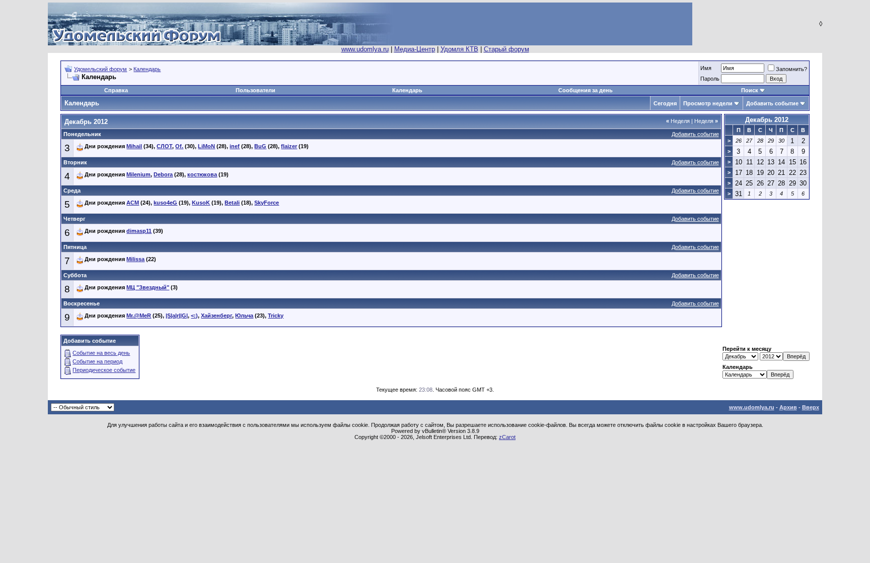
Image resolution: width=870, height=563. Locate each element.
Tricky (275, 315)
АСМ (132, 203)
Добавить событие (772, 103)
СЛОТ (164, 146)
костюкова (202, 174)
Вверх (810, 407)
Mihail (134, 146)
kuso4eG (165, 203)
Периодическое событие (103, 370)
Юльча (244, 315)
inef (235, 146)
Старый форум (506, 49)
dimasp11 (139, 231)
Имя (705, 68)
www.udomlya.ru (365, 49)
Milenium (138, 174)
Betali (232, 203)
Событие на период (97, 361)
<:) (194, 315)
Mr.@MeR (138, 315)
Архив (788, 407)
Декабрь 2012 (766, 119)
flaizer (289, 146)
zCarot (507, 437)
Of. (179, 146)
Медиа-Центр (414, 49)
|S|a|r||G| (177, 315)
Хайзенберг (216, 315)
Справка (116, 90)
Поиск (749, 90)
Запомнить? (791, 69)
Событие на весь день (101, 353)
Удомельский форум (100, 69)
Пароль (709, 79)
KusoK (201, 203)
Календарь (147, 69)
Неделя (678, 121)
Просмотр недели (708, 103)
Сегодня (665, 103)
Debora (163, 174)
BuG (260, 146)
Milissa (135, 259)
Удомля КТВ (459, 49)
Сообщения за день (585, 90)
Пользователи (255, 90)
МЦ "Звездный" (147, 287)
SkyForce (266, 203)
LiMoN (206, 146)
